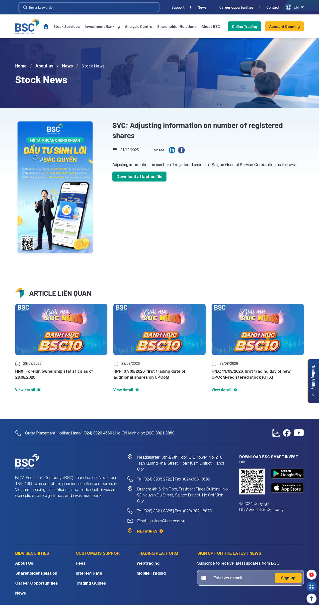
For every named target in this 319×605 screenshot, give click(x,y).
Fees (80, 563)
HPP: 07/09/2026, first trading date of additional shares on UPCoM (149, 374)
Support (178, 7)
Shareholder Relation (36, 573)
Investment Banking (102, 26)
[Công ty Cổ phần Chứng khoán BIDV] (27, 26)
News (202, 7)
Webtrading (148, 563)
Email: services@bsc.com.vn (161, 521)
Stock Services (66, 26)
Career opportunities (236, 7)
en (296, 7)
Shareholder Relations (176, 26)
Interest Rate (89, 573)
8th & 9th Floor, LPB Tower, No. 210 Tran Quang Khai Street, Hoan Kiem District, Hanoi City (180, 463)
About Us (24, 563)
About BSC (210, 26)
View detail (25, 390)
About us (44, 65)
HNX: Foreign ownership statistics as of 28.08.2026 (54, 374)
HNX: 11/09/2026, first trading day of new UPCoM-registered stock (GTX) (251, 374)
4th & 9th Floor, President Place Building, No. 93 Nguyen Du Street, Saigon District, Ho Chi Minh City (183, 495)
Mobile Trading (151, 573)
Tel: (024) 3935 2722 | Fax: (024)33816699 (173, 479)
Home (21, 65)
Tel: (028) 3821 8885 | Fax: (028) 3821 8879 (174, 511)
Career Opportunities (36, 583)
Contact (273, 7)
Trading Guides (91, 583)
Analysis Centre (138, 26)
